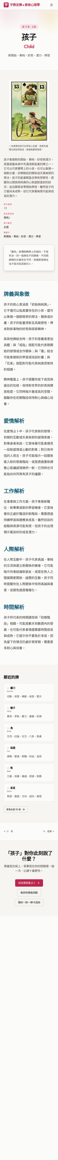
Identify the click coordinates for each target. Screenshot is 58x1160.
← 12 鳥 (8, 831)
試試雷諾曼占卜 (27, 882)
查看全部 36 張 (13, 809)
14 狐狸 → (48, 831)
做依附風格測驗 (29, 892)
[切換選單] (51, 5)
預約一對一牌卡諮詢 (29, 902)
